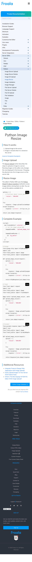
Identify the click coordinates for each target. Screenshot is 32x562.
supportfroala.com (16, 501)
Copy (27, 192)
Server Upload (9, 164)
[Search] (29, 18)
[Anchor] (17, 145)
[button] (28, 3)
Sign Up (16, 528)
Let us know (24, 392)
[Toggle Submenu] (28, 39)
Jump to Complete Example (10, 156)
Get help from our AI (12, 128)
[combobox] (16, 18)
